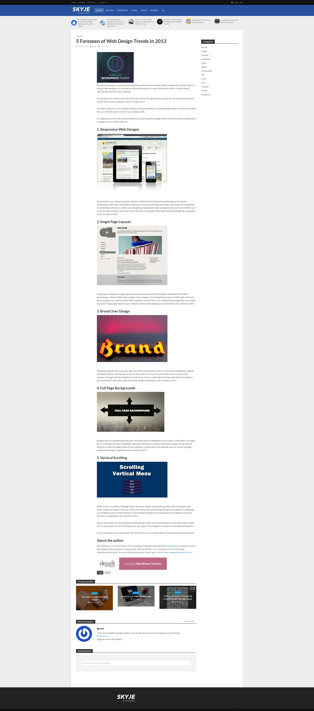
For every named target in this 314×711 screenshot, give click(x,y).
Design (99, 10)
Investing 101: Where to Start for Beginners (229, 21)
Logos (144, 10)
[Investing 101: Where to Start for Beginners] (217, 21)
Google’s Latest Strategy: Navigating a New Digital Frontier (173, 22)
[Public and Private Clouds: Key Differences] (188, 21)
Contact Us (103, 2)
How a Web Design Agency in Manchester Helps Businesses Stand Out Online (87, 23)
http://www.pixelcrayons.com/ (178, 552)
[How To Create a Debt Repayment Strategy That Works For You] (131, 22)
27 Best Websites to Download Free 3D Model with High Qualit (178, 597)
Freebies (154, 10)
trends (107, 572)
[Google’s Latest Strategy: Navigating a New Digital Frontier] (160, 22)
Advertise (81, 2)
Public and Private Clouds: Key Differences (201, 21)
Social (134, 10)
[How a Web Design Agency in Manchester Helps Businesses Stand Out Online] (74, 23)
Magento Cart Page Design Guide (136, 596)
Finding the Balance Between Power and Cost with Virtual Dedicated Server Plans (116, 23)
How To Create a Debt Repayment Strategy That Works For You (144, 22)
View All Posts (189, 621)
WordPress (122, 10)
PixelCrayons (172, 546)
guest (94, 46)
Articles (110, 10)
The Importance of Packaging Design (94, 598)
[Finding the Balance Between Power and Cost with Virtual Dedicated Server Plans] (102, 23)
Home (73, 2)
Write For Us (92, 2)
